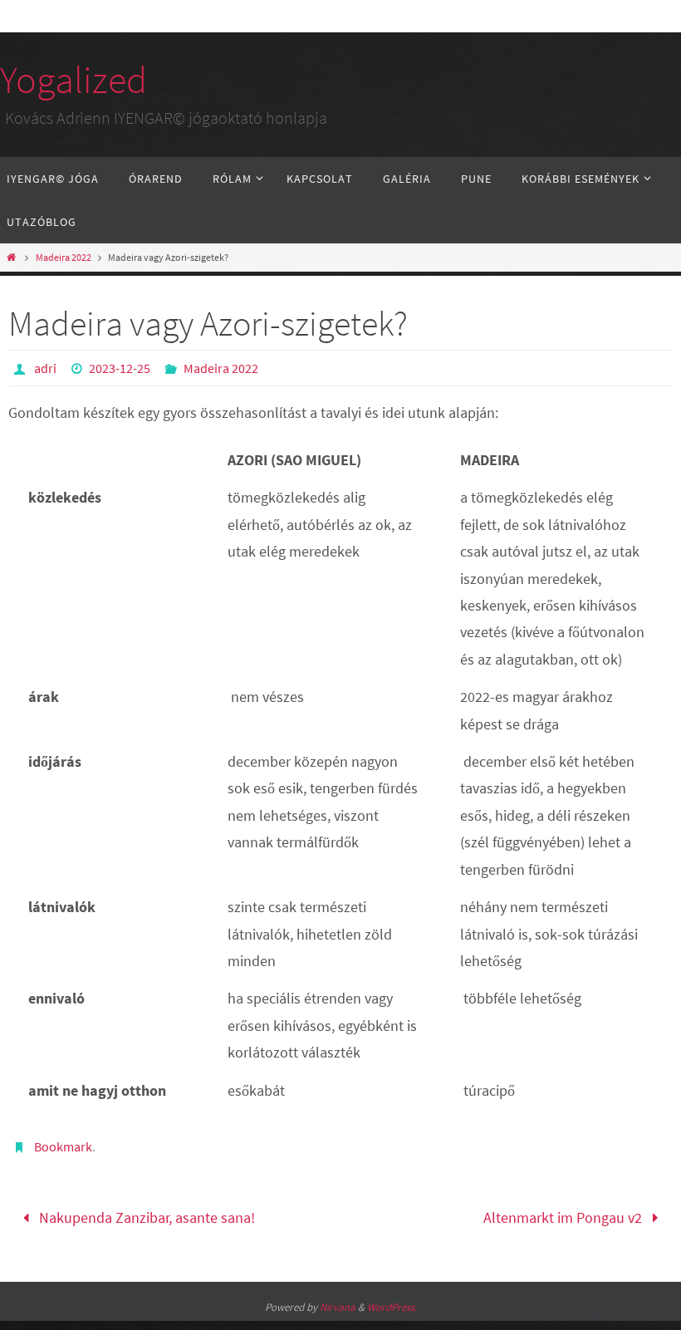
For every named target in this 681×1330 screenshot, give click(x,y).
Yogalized (73, 80)
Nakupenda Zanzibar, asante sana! (145, 1214)
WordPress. (392, 1301)
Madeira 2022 (63, 257)
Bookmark (63, 1146)
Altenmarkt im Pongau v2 (564, 1214)
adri (45, 368)
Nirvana (337, 1301)
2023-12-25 (119, 368)
